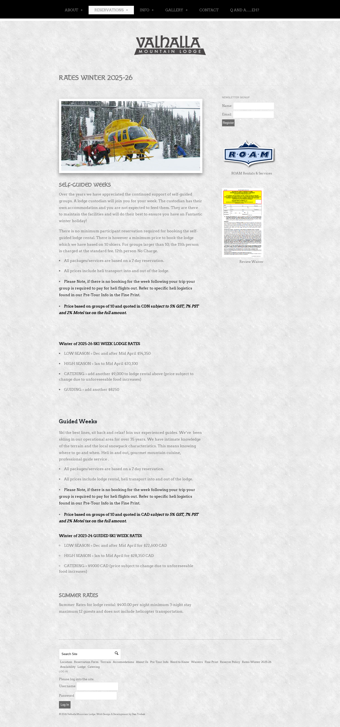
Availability (68, 666)
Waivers (197, 662)
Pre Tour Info (159, 662)
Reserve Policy (230, 662)
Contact (209, 10)
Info (147, 10)
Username (67, 686)
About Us (142, 662)
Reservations (111, 10)
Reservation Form (86, 662)
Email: (227, 114)
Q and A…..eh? (244, 10)
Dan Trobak (138, 714)
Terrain (105, 662)
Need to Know (179, 662)
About (74, 10)
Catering (94, 666)
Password (66, 695)
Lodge (81, 666)
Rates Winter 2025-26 (256, 662)
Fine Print (211, 662)
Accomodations (123, 662)
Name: (227, 106)
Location (66, 662)
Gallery (176, 10)
